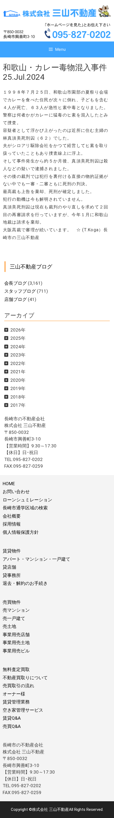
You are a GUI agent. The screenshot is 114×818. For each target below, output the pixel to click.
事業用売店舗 (16, 634)
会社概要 (12, 516)
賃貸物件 (12, 550)
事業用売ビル (16, 650)
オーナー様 (14, 694)
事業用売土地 (16, 642)
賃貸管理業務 (16, 701)
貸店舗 (9, 567)
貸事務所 (12, 575)
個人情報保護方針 (21, 532)
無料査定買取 (16, 669)
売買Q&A (12, 726)
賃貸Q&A (12, 718)
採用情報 (12, 524)
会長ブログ (15, 283)
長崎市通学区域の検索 (25, 507)
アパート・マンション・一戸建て (36, 559)
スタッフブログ (20, 291)
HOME (9, 483)
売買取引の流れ (18, 685)
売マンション (16, 610)
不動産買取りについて (25, 677)
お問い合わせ (16, 491)
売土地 (9, 626)
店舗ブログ (15, 299)
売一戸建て (14, 618)
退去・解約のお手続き (25, 583)
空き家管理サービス (23, 710)
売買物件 (12, 602)
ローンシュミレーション (27, 499)
